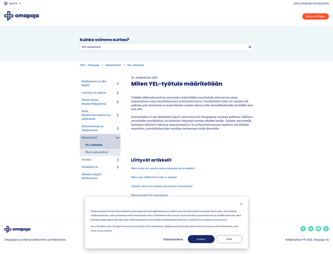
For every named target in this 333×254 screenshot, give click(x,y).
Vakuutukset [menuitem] (89, 137)
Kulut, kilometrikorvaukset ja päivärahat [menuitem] (96, 115)
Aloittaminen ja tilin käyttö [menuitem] (94, 83)
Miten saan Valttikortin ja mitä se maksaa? (154, 177)
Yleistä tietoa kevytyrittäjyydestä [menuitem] (94, 101)
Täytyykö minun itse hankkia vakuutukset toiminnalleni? (162, 186)
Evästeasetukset (173, 239)
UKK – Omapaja (89, 65)
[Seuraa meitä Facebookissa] (303, 228)
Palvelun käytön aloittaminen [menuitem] (92, 176)
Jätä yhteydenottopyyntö (311, 3)
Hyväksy (201, 239)
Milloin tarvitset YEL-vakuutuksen (149, 195)
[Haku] (250, 47)
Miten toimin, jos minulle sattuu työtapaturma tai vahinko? (163, 168)
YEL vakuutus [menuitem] (94, 145)
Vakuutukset (113, 65)
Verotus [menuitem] (86, 159)
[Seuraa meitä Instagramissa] (311, 228)
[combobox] (163, 47)
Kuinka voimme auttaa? (104, 39)
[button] (118, 81)
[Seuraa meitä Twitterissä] (326, 228)
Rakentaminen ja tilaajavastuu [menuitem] (92, 128)
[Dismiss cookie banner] (241, 204)
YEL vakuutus (135, 65)
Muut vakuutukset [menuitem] (96, 152)
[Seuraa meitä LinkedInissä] (318, 228)
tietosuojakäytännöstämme (212, 219)
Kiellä (229, 239)
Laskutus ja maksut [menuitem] (94, 92)
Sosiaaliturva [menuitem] (90, 167)
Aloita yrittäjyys (315, 16)
